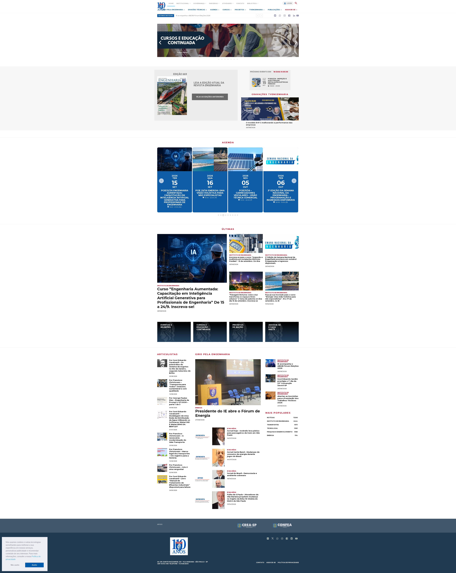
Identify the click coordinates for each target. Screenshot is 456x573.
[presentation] (160, 42)
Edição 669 (180, 74)
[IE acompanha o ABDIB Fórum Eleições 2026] (271, 363)
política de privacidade (288, 562)
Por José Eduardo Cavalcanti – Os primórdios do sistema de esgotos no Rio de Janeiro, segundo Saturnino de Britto (179, 366)
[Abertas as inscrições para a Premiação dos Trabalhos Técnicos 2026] (271, 395)
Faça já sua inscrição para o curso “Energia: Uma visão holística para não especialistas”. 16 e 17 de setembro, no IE (280, 298)
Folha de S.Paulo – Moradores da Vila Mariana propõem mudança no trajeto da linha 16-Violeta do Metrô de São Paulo (242, 497)
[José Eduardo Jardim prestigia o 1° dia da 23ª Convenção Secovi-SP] (271, 378)
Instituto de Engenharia (168, 285)
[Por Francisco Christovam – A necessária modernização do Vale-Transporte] (162, 437)
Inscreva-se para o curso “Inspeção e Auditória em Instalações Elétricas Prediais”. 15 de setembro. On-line (246, 259)
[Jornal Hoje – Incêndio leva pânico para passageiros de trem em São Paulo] (210, 436)
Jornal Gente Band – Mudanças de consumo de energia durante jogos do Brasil (243, 454)
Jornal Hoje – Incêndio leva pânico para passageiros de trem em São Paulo (243, 433)
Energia (198, 408)
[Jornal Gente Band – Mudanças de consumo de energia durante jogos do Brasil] (210, 457)
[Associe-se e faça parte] (282, 332)
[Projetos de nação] (246, 332)
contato (260, 562)
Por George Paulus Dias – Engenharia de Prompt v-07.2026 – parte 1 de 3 (179, 401)
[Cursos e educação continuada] (210, 332)
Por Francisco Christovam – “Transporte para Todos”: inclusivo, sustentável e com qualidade (178, 385)
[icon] (275, 16)
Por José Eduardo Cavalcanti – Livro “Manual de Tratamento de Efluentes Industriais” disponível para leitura (179, 481)
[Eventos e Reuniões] (174, 332)
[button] (16, 559)
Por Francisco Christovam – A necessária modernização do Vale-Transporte (177, 437)
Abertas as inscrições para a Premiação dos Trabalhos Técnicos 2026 (288, 399)
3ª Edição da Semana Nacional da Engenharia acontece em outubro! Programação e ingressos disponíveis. (281, 260)
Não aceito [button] (15, 565)
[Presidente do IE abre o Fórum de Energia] (228, 382)
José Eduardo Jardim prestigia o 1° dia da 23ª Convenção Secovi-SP (287, 382)
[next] (261, 15)
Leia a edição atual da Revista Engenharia (209, 84)
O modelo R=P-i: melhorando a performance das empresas (269, 124)
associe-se (271, 562)
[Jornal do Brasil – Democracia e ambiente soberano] (210, 479)
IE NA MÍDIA (231, 428)
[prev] (257, 15)
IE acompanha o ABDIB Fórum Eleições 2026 (288, 366)
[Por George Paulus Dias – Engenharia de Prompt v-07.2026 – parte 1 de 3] (162, 401)
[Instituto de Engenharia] (161, 6)
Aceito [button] (34, 565)
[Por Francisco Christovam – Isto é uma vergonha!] (162, 468)
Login (289, 3)
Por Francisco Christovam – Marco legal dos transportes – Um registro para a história (179, 453)
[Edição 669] (172, 95)
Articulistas (167, 354)
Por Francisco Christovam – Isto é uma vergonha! (178, 467)
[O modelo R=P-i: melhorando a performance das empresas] (270, 108)
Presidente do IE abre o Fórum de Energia (192, 16)
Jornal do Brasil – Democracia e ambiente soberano (242, 474)
